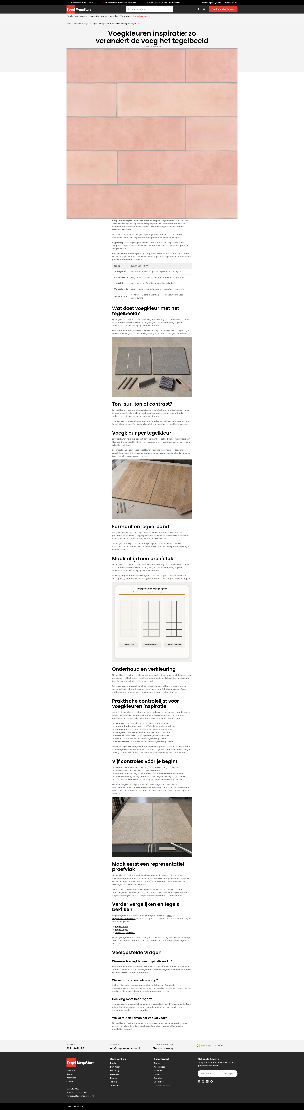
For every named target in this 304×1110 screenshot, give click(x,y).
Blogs (86, 23)
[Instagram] (203, 1081)
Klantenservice (231, 2)
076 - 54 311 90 (75, 1048)
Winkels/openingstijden (211, 2)
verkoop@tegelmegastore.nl (80, 1096)
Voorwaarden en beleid (74, 1106)
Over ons (70, 1070)
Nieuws (69, 1074)
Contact (70, 1081)
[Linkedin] (207, 1081)
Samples (158, 1078)
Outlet (157, 1074)
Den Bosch (115, 1067)
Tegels (157, 1063)
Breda (113, 1063)
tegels (169, 915)
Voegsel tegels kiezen (125, 932)
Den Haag (114, 1070)
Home (68, 23)
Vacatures (71, 1077)
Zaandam (114, 1085)
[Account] (198, 9)
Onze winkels (118, 1059)
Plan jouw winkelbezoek (223, 9)
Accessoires (159, 1067)
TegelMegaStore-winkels (123, 918)
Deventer (114, 1074)
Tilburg (113, 1081)
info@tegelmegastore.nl (125, 1048)
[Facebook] (199, 1081)
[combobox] (146, 9)
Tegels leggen (121, 929)
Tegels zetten (121, 926)
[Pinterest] (211, 1081)
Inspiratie (77, 23)
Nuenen (113, 1078)
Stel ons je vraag (163, 1048)
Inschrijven (229, 1073)
